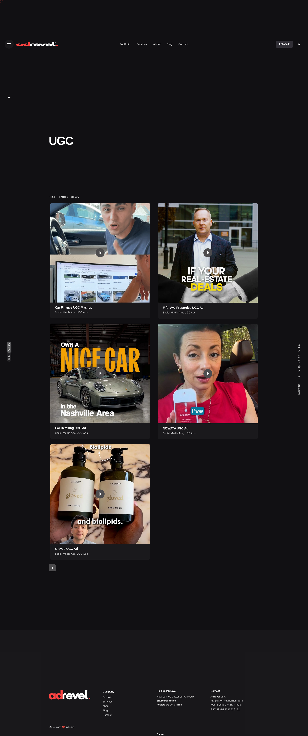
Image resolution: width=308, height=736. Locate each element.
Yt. (298, 356)
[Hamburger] (9, 44)
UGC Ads (82, 312)
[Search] (299, 44)
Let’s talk (284, 44)
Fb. (298, 376)
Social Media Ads (65, 312)
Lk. (298, 346)
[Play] (100, 252)
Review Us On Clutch (169, 704)
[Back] (9, 97)
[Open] (59, 211)
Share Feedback (166, 700)
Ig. (298, 366)
